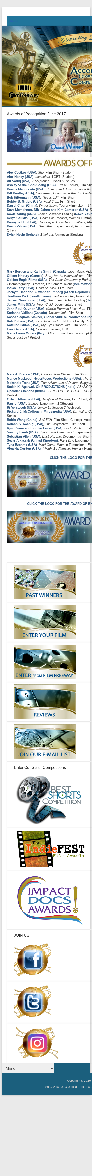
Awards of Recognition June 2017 (36, 114)
